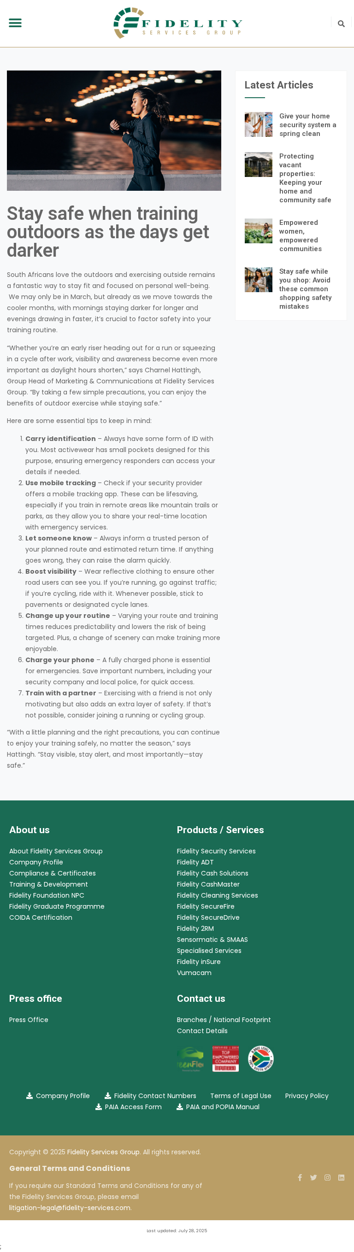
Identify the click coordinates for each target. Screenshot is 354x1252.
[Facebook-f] (299, 1177)
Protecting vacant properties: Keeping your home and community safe (305, 178)
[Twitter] (313, 1177)
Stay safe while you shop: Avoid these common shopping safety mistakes (305, 289)
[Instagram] (327, 1177)
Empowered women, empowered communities (300, 235)
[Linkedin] (341, 1177)
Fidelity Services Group (103, 1152)
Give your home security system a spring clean (307, 125)
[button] (15, 23)
